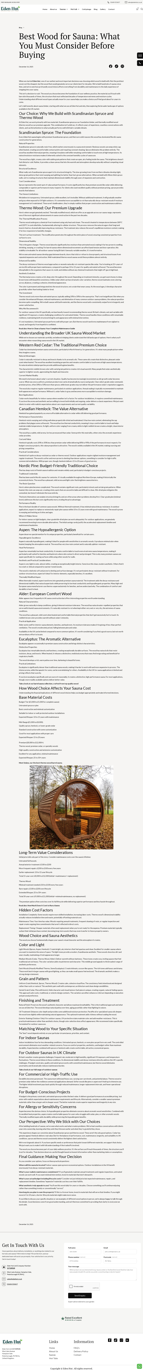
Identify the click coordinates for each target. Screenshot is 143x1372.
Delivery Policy (81, 1351)
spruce (72, 122)
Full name (71, 1248)
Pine (20, 477)
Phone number (76, 1257)
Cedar (21, 349)
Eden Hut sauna (29, 137)
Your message (73, 1266)
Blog (95, 9)
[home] (10, 8)
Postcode (110, 1257)
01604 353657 (12, 1284)
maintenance (102, 322)
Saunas (52, 1355)
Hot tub (74, 9)
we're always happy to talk (105, 1199)
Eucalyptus (23, 643)
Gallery (103, 9)
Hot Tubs (53, 1358)
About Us (53, 1351)
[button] (64, 9)
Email (106, 1248)
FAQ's (76, 1348)
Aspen (21, 541)
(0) (138, 8)
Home (52, 1348)
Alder (21, 598)
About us (53, 9)
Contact (77, 1355)
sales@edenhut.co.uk (14, 1279)
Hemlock (22, 413)
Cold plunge (86, 9)
